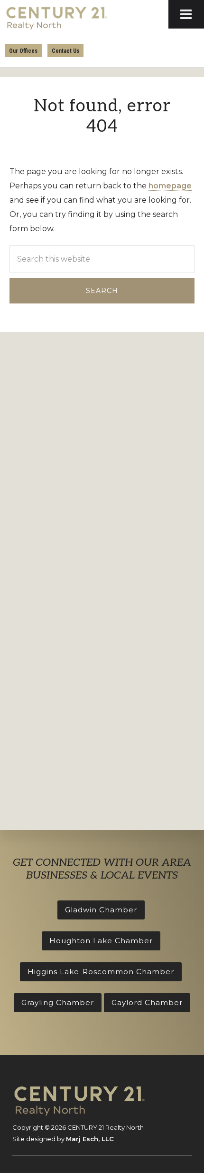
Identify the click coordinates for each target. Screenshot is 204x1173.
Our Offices (23, 51)
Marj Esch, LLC (90, 1139)
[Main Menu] (186, 14)
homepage (170, 185)
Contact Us (65, 51)
